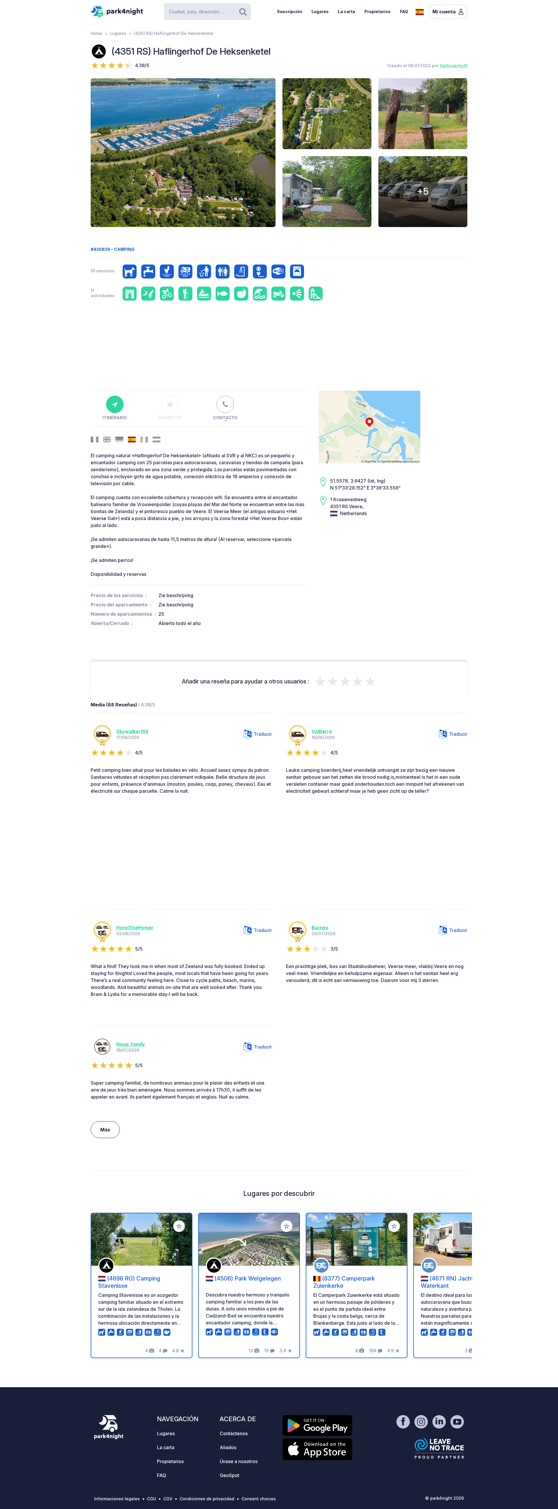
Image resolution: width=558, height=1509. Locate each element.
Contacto (225, 417)
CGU (151, 1498)
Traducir (263, 734)
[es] (420, 11)
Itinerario (115, 417)
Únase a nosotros (238, 1461)
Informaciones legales (117, 1498)
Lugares (320, 11)
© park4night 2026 (444, 1498)
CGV (167, 1498)
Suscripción (289, 11)
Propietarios (377, 11)
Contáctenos (234, 1433)
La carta (346, 11)
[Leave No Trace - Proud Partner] (439, 1448)
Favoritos (170, 417)
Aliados (228, 1447)
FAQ (404, 11)
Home (96, 33)
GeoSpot (229, 1475)
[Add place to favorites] (179, 1226)
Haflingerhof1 (453, 65)
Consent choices (259, 1498)
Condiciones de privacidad (207, 1498)
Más (105, 1130)
